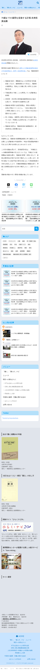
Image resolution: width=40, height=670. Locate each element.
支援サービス (22, 244)
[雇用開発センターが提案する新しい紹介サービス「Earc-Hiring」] (11, 561)
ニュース (19, 7)
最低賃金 (5, 247)
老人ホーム (6, 251)
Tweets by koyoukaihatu (10, 418)
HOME (21, 636)
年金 (15, 244)
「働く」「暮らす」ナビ (8, 7)
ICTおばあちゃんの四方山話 (13, 383)
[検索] (36, 229)
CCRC (4, 241)
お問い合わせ (7, 404)
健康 (23, 241)
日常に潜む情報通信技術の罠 (14, 386)
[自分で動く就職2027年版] (10, 448)
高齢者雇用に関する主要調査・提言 (22, 254)
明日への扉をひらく (30, 7)
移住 (30, 247)
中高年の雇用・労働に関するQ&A (14, 397)
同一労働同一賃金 (31, 241)
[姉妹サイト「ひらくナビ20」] (17, 527)
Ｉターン (5, 257)
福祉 (26, 247)
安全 (11, 244)
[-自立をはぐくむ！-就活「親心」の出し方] (10, 490)
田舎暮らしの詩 (10, 393)
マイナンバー (12, 241)
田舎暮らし (12, 247)
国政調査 (5, 244)
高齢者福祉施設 (7, 254)
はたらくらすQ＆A (11, 401)
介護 (19, 241)
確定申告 (20, 247)
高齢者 (10, 195)
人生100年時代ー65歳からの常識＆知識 (17, 390)
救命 (29, 244)
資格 (12, 251)
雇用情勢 (22, 251)
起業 (17, 251)
